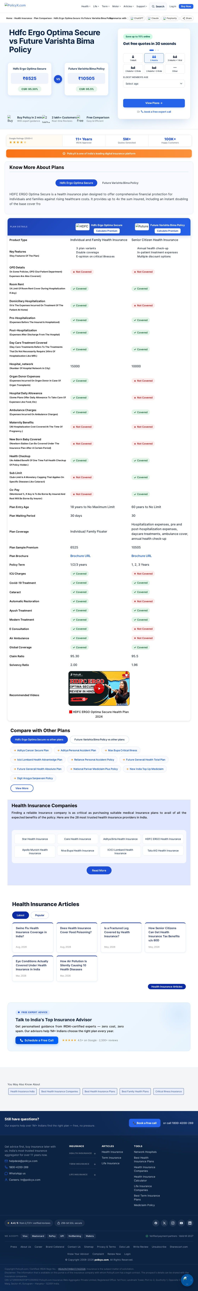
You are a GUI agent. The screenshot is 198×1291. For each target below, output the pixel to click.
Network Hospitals (145, 1151)
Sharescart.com (179, 1246)
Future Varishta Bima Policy (120, 182)
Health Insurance (112, 1151)
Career (38, 1246)
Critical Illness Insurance (168, 1091)
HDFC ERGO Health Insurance (163, 838)
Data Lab (124, 1246)
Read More (99, 870)
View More (21, 788)
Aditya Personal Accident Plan (78, 750)
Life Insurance (110, 1163)
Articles (129, 6)
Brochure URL (80, 556)
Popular (39, 915)
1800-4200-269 (18, 1167)
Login (127, 1253)
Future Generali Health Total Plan (145, 759)
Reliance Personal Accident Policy (94, 759)
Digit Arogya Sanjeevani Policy (35, 778)
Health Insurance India (22, 1091)
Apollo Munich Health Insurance (35, 851)
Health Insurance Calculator (144, 1178)
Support (142, 6)
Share (189, 18)
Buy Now (186, 6)
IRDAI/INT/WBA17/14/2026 (71, 1269)
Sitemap (89, 1246)
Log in (173, 6)
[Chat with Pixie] (187, 1280)
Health (85, 6)
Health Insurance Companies (144, 1169)
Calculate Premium (106, 230)
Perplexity (172, 18)
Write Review (140, 1246)
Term (105, 6)
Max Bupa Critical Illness (122, 750)
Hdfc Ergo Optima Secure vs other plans (39, 739)
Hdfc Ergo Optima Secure (76, 182)
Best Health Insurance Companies (59, 1091)
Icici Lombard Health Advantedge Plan (39, 759)
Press (13, 1246)
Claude (155, 18)
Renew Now (114, 1253)
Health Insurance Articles (166, 986)
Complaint (98, 1253)
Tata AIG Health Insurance (163, 850)
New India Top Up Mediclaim (146, 768)
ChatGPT (138, 18)
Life (96, 6)
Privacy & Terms (106, 1246)
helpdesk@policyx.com (23, 1160)
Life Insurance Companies (143, 1188)
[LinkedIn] (189, 1223)
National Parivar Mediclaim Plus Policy (95, 768)
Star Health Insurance (35, 838)
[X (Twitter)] (164, 1223)
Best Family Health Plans (135, 1091)
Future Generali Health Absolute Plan (39, 768)
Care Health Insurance (77, 838)
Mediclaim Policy (144, 1205)
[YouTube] (181, 1223)
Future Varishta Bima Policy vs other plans (99, 739)
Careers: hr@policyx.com (24, 1179)
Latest (20, 915)
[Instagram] (172, 1223)
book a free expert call (157, 111)
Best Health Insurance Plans (100, 1091)
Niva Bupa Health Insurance (77, 850)
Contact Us (74, 1246)
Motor (116, 6)
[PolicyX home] (18, 6)
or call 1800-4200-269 (178, 1123)
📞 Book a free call (145, 1123)
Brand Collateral (55, 1246)
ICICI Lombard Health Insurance (120, 851)
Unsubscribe (159, 1246)
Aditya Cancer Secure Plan (33, 750)
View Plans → (154, 103)
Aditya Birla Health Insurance (120, 838)
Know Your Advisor (78, 1253)
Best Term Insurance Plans (147, 1197)
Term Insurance (111, 1157)
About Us (25, 1246)
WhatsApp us (17, 1173)
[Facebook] (155, 1223)
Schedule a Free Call (39, 1040)
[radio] (133, 58)
